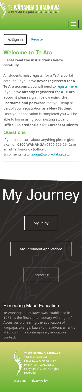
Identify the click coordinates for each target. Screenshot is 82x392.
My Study (41, 222)
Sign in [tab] (17, 39)
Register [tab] (37, 39)
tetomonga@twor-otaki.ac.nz (46, 154)
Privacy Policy (39, 381)
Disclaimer (21, 381)
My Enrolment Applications (41, 249)
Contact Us (41, 274)
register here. (67, 86)
